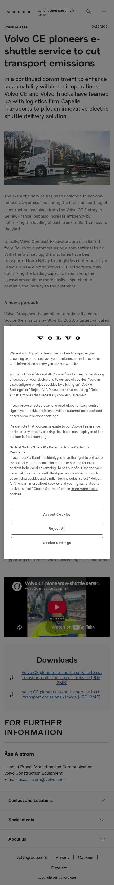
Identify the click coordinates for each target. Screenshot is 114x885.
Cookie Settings (57, 543)
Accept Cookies (57, 514)
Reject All (57, 529)
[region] (57, 443)
